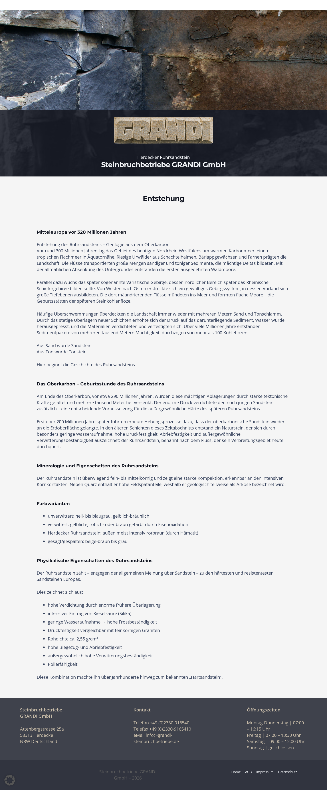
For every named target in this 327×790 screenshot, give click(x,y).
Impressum (265, 772)
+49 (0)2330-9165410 (170, 729)
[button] (10, 780)
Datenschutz (287, 772)
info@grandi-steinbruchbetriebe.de (156, 738)
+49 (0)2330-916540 (169, 723)
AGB (248, 772)
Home (236, 772)
